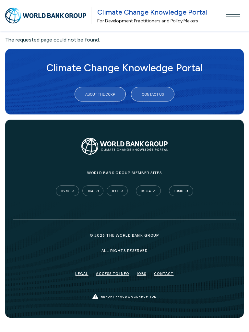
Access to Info (112, 273)
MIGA (146, 190)
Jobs (141, 273)
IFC (115, 190)
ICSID (178, 190)
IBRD (65, 190)
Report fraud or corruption (129, 296)
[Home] (45, 15)
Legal (81, 273)
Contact (163, 273)
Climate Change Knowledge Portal (152, 12)
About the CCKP (100, 94)
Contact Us (153, 94)
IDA (90, 190)
